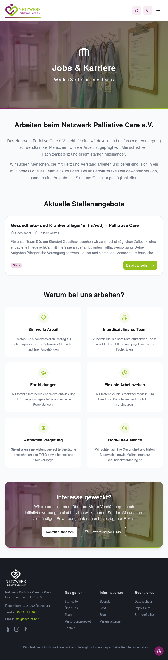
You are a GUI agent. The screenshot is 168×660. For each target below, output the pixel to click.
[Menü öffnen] (158, 10)
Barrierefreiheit (145, 614)
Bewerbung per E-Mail (106, 531)
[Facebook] (7, 629)
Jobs (103, 608)
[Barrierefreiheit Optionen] (159, 651)
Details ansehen (137, 265)
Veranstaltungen (111, 621)
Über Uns (71, 608)
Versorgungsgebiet (78, 621)
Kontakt (70, 628)
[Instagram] (16, 629)
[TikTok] (25, 629)
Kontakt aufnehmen (60, 531)
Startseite (71, 601)
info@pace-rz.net (26, 619)
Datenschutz (143, 601)
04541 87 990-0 (28, 612)
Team (69, 614)
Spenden (106, 601)
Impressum (142, 608)
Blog (103, 614)
